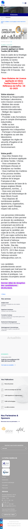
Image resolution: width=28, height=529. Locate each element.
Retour (3, 294)
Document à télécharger (8, 482)
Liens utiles (5, 485)
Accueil (2, 17)
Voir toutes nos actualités (7, 366)
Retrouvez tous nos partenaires (9, 421)
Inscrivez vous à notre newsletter (14, 445)
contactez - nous (9, 514)
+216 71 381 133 (8, 500)
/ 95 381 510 (5, 502)
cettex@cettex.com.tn (10, 506)
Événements (5, 480)
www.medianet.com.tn (14, 525)
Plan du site (5, 488)
